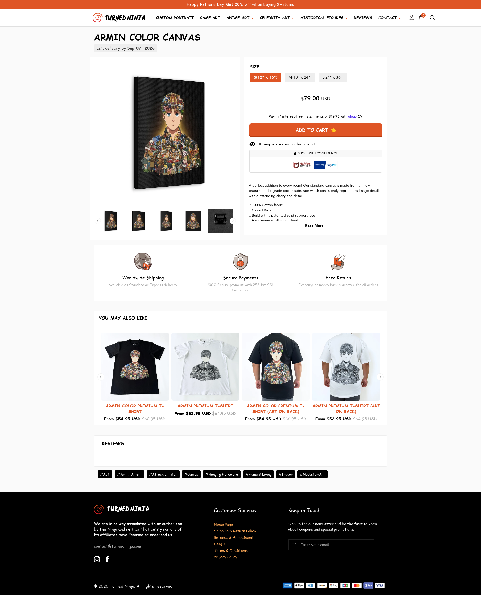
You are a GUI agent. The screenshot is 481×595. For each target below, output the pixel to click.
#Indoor (286, 474)
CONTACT (387, 17)
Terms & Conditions (231, 550)
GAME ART (210, 17)
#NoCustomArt (312, 474)
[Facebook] (107, 558)
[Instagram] (97, 558)
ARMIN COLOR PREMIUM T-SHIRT (135, 408)
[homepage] (119, 17)
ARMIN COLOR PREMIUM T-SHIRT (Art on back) (276, 408)
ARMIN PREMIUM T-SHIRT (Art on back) (346, 408)
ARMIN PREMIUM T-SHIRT (205, 406)
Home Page (223, 524)
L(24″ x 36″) (332, 77)
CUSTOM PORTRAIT (175, 17)
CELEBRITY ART (275, 17)
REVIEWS (363, 17)
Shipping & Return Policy (235, 530)
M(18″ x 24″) (299, 77)
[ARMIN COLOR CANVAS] (165, 132)
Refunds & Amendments (234, 537)
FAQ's (219, 543)
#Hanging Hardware (221, 474)
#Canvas (191, 474)
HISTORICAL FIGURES (321, 17)
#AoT (105, 474)
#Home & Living (258, 474)
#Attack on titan (163, 474)
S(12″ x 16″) (265, 77)
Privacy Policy (225, 556)
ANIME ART (237, 17)
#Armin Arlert (129, 474)
